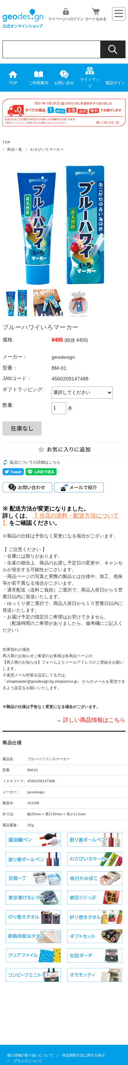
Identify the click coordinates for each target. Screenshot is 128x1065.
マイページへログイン (66, 19)
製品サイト (115, 83)
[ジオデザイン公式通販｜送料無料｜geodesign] (22, 30)
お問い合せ (64, 83)
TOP (13, 83)
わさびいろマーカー (49, 149)
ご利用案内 (38, 83)
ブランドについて (28, 1061)
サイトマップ (90, 82)
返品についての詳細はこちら (35, 462)
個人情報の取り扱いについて (30, 1055)
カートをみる (95, 19)
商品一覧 (14, 149)
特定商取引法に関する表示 (83, 1055)
